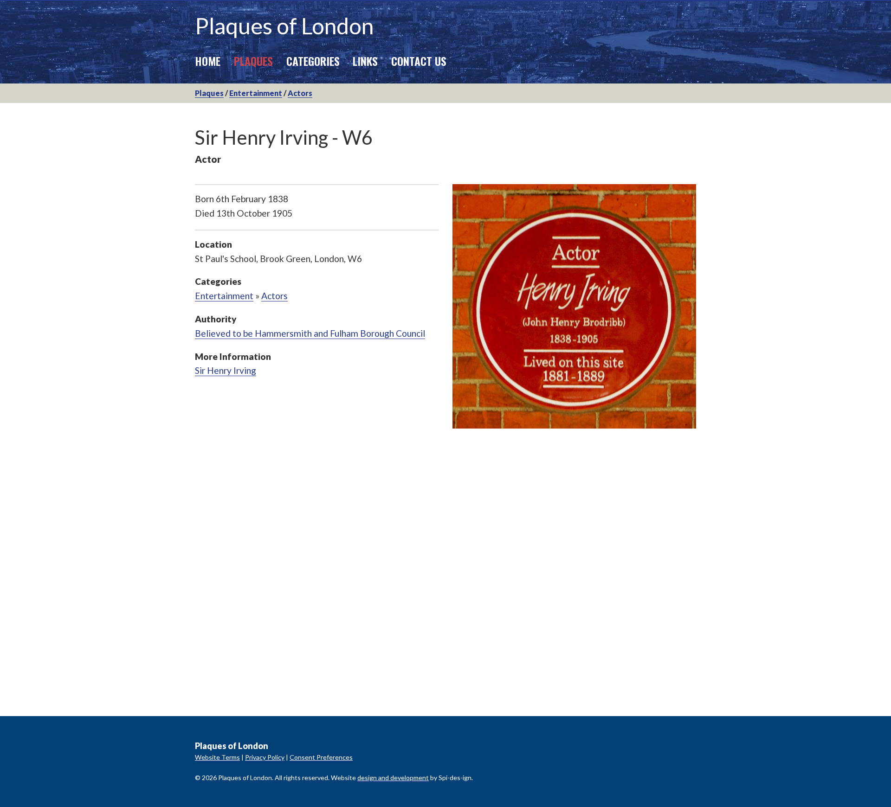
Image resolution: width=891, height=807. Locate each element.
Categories (313, 60)
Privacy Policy (264, 757)
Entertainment (255, 93)
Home (207, 60)
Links (365, 60)
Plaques (253, 60)
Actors (300, 93)
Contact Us (418, 60)
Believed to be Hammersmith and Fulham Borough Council (310, 333)
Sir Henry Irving (225, 370)
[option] (574, 306)
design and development (393, 777)
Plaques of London (284, 26)
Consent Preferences (321, 757)
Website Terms (217, 757)
